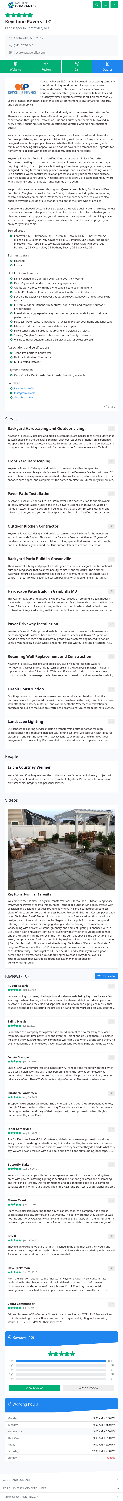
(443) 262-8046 (23, 45)
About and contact (16, 1480)
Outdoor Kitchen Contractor (33, 526)
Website (15, 69)
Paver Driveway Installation (33, 624)
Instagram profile (24, 393)
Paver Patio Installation (29, 493)
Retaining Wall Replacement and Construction (49, 656)
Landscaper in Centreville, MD (27, 28)
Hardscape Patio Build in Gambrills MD (42, 591)
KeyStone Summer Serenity (29, 894)
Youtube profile (23, 397)
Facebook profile (24, 388)
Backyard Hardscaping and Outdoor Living (46, 428)
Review (46, 69)
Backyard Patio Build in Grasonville (39, 559)
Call (76, 69)
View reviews (34, 1388)
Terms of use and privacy (20, 1497)
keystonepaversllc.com (29, 52)
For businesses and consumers (24, 1488)
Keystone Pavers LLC (28, 21)
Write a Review (106, 976)
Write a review (88, 1388)
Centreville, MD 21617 (28, 38)
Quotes (108, 69)
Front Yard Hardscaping (29, 461)
